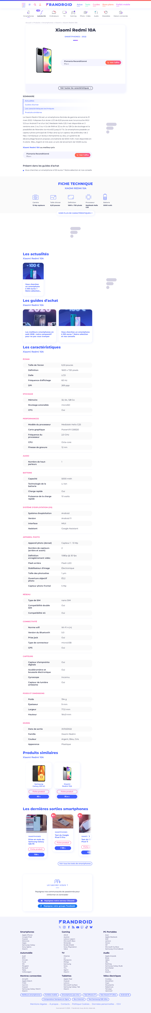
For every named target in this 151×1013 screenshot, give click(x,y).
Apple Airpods (110, 956)
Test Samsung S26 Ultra (98, 999)
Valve (66, 949)
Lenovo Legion (69, 939)
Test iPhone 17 (90, 995)
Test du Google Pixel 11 (88, 840)
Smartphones (47, 23)
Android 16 (125, 995)
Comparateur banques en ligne (56, 999)
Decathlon (109, 981)
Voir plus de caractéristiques (74, 213)
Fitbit (24, 983)
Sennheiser (109, 968)
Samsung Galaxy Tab (72, 987)
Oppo (24, 943)
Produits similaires (33, 112)
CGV (119, 1004)
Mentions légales (38, 1004)
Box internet (79, 999)
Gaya (107, 983)
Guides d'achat (32, 105)
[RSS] (73, 927)
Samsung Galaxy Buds (114, 966)
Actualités (29, 101)
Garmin (25, 985)
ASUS (66, 935)
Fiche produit (39, 792)
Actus (79, 4)
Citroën (25, 960)
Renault (25, 968)
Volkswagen (26, 972)
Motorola (25, 941)
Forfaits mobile (51, 995)
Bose (107, 958)
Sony (66, 966)
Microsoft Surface (112, 947)
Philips (66, 962)
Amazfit (25, 979)
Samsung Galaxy (28, 945)
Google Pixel (27, 937)
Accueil (28, 23)
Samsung (67, 964)
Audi (24, 956)
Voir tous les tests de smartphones (75, 863)
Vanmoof (108, 991)
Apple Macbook (111, 937)
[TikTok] (86, 927)
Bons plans (108, 4)
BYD (24, 958)
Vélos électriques (112, 976)
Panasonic (68, 960)
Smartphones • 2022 (75, 37)
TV (63, 953)
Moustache (109, 985)
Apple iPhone (27, 935)
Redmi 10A (67, 786)
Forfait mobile (123, 4)
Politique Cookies (80, 1004)
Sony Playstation (70, 947)
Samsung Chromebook (114, 949)
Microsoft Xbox (69, 941)
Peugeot (25, 966)
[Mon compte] (40, 4)
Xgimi (66, 970)
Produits (36, 23)
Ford (24, 962)
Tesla (24, 970)
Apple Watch (27, 981)
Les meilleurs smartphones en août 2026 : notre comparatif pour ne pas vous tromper (39, 334)
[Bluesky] (91, 927)
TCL (65, 968)
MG (23, 964)
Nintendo (67, 943)
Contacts (65, 1004)
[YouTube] (77, 927)
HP (106, 945)
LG (65, 958)
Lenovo (108, 941)
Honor (107, 943)
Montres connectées (30, 976)
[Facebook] (69, 927)
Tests (87, 4)
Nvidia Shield (69, 945)
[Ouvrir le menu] (24, 5)
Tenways (108, 989)
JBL (106, 962)
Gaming (66, 932)
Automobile (26, 953)
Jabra (107, 960)
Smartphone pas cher (71, 995)
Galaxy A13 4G (39, 786)
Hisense (67, 956)
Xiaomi (58, 23)
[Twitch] (82, 927)
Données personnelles (103, 1004)
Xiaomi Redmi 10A (31, 147)
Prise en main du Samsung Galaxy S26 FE (36, 841)
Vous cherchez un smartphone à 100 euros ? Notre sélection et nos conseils (58, 170)
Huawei (25, 939)
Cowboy (108, 979)
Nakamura (109, 987)
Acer (107, 935)
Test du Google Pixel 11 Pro (62, 836)
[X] (60, 927)
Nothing (108, 964)
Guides (96, 4)
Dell (106, 939)
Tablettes (66, 976)
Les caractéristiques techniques (39, 109)
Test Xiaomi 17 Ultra (108, 995)
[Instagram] (64, 927)
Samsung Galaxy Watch (31, 989)
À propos (54, 1004)
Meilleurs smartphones (31, 995)
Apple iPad (68, 979)
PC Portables (110, 932)
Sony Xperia (26, 947)
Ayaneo (66, 937)
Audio (106, 953)
